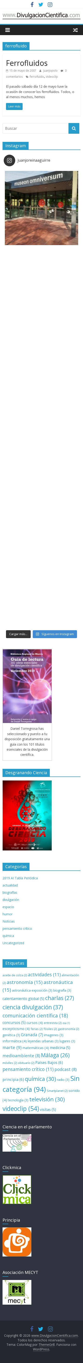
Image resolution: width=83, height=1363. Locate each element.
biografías (10, 892)
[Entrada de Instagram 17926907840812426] (41, 437)
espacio (8, 907)
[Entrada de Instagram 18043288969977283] (41, 208)
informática (15, 1041)
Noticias (9, 921)
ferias (37, 1029)
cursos (35, 1022)
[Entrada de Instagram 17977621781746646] (41, 361)
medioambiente (21, 1055)
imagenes (53, 1035)
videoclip (52, 77)
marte (12, 1047)
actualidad (10, 885)
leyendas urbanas (43, 1041)
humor (7, 914)
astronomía (25, 982)
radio (63, 1079)
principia (13, 1079)
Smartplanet (57, 1091)
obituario (26, 1063)
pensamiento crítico (17, 928)
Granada (32, 1034)
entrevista (53, 1023)
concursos (14, 1022)
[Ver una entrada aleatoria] (75, 30)
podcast (65, 1069)
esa (66, 1023)
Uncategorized (13, 943)
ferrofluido (37, 77)
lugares (67, 1041)
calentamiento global (23, 998)
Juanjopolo (50, 71)
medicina (60, 1047)
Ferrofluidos (26, 63)
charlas (59, 998)
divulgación (11, 899)
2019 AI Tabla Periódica (20, 878)
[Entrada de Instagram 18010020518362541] (41, 284)
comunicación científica (35, 1015)
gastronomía (68, 1029)
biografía (62, 990)
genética (11, 1035)
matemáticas (35, 1047)
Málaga (55, 1055)
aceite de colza (15, 975)
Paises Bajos (49, 1062)
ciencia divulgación (33, 1007)
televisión (47, 1099)
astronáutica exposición (32, 990)
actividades (44, 974)
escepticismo (16, 1028)
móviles (10, 1063)
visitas (48, 1109)
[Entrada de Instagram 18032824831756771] (41, 590)
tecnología (18, 1100)
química (8, 935)
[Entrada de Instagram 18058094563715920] (41, 513)
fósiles (50, 1029)
